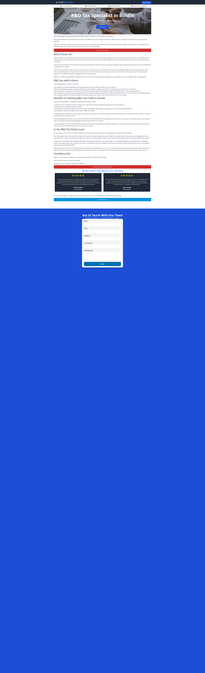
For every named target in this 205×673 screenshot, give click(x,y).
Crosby (63, 163)
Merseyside (75, 163)
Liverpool (68, 163)
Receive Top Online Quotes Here (102, 167)
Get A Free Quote (102, 199)
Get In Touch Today (102, 50)
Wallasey (82, 163)
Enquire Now (102, 205)
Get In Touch (146, 2)
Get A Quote (102, 27)
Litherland (57, 163)
